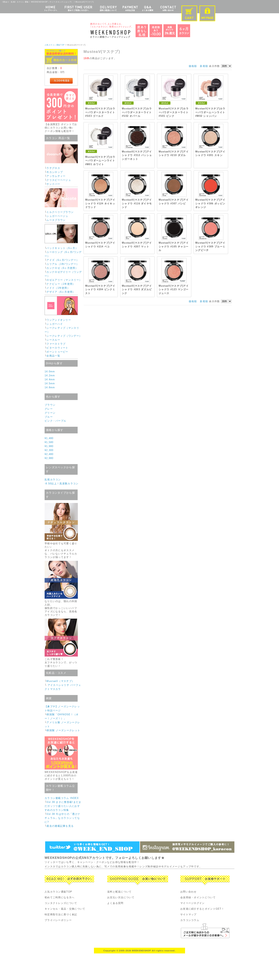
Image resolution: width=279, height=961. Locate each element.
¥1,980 (49, 446)
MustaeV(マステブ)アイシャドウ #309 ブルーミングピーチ (210, 246)
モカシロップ (54, 172)
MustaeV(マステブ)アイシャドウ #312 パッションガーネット (137, 155)
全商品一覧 (53, 355)
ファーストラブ (55, 343)
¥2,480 (49, 454)
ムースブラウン (55, 220)
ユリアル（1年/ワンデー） (62, 264)
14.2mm (50, 375)
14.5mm (50, 383)
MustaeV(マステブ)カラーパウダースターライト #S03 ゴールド (100, 112)
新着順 (204, 66)
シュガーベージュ (57, 216)
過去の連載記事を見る (60, 825)
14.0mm (50, 371)
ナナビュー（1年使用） (60, 283)
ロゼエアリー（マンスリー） (64, 279)
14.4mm (50, 379)
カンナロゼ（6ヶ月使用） (62, 268)
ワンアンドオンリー (58, 320)
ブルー (49, 416)
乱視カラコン (53, 479)
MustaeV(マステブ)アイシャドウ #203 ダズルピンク (137, 289)
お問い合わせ (188, 891)
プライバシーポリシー (58, 920)
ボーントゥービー (57, 351)
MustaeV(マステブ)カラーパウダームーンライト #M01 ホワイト (100, 160)
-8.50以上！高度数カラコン (62, 483)
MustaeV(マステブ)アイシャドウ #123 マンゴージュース (174, 289)
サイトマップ (188, 914)
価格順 (193, 66)
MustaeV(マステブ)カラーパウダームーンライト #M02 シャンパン (210, 112)
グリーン (50, 412)
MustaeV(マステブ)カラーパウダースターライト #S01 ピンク (174, 112)
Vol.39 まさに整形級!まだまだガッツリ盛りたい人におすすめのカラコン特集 (63, 806)
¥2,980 (49, 458)
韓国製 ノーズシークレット (63, 730)
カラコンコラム (189, 920)
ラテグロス (53, 168)
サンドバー (53, 184)
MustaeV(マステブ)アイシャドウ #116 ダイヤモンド (137, 203)
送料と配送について (119, 891)
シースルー (53, 339)
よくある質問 (115, 903)
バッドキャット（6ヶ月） (62, 248)
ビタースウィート (57, 347)
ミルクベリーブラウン (60, 212)
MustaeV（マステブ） (60, 681)
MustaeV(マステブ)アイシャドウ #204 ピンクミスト (100, 289)
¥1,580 (49, 442)
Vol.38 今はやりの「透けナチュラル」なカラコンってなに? (62, 818)
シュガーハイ (54, 323)
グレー (49, 408)
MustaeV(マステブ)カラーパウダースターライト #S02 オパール (137, 112)
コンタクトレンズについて (61, 903)
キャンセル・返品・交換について (65, 908)
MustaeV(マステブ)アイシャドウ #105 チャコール (174, 246)
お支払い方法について (120, 897)
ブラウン (50, 404)
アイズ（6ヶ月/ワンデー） (62, 260)
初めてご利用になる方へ (59, 897)
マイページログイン (192, 903)
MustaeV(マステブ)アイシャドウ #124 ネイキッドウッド (100, 203)
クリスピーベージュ (58, 180)
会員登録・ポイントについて (198, 897)
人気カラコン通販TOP (55, 45)
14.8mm (50, 387)
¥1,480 (49, 438)
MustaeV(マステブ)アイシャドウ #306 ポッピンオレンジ (210, 203)
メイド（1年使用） (58, 287)
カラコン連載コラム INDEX (62, 798)
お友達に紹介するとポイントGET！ (202, 908)
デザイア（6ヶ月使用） (60, 291)
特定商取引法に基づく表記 (61, 914)
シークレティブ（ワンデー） (64, 335)
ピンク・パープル (55, 420)
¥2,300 (49, 450)
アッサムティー (55, 176)
